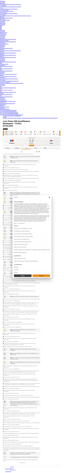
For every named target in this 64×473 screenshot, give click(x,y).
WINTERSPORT (37, 118)
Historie (14, 39)
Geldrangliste (8, 103)
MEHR (55, 118)
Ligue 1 (29, 15)
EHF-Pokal (2, 45)
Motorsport (2, 108)
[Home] (4, 117)
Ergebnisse (2, 1)
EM (1, 67)
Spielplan (15, 4)
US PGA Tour (3, 102)
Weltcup (11, 74)
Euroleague (2, 65)
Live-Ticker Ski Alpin (4, 74)
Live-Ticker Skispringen (5, 78)
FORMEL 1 (19, 118)
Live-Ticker (2, 2)
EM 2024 (2, 47)
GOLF (53, 118)
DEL (1, 86)
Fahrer (1, 33)
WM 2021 (2, 51)
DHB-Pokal (2, 42)
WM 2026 (2, 16)
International (3, 14)
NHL (1, 27)
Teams (4, 33)
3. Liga (1, 7)
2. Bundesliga (3, 5)
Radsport (2, 105)
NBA (1, 25)
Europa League (3, 12)
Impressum (12, 468)
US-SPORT (14, 118)
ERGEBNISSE (17, 115)
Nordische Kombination (5, 82)
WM (1, 69)
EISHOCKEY (49, 118)
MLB (1, 29)
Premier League (13, 15)
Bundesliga (2, 3)
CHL (1, 95)
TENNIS (10, 118)
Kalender (15, 74)
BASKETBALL (30, 118)
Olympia (2, 93)
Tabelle (11, 4)
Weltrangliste (3, 23)
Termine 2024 (3, 34)
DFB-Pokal (2, 19)
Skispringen (2, 77)
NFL (1, 28)
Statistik (19, 4)
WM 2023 (2, 49)
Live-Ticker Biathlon (4, 76)
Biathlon (2, 75)
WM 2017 (2, 56)
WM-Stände (2, 109)
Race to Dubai (8, 101)
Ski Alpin (2, 73)
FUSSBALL (5, 118)
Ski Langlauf (3, 79)
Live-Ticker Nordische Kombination (8, 83)
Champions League (4, 10)
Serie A (26, 15)
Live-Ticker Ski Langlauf (5, 81)
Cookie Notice (8, 471)
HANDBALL (24, 118)
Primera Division (20, 15)
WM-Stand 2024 (3, 32)
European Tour (3, 100)
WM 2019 (2, 54)
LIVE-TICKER (10, 115)
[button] (3, 133)
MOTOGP (43, 118)
